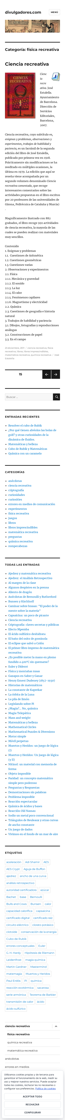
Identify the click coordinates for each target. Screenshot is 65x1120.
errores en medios (17, 1066)
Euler (41, 945)
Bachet (11, 897)
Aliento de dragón (20, 592)
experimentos (17, 508)
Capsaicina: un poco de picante (28, 615)
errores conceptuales (20, 945)
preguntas (15, 536)
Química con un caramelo (25, 453)
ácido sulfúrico (16, 1008)
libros (20, 351)
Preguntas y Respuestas (24, 787)
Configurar (32, 1112)
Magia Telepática (19, 713)
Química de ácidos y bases (25, 806)
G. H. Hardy (13, 952)
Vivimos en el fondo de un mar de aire (33, 834)
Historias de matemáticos (25, 685)
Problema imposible (21, 797)
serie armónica (16, 994)
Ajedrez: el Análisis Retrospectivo (30, 578)
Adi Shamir (32, 862)
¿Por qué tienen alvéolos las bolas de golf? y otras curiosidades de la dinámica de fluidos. (32, 435)
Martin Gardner (16, 966)
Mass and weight (19, 717)
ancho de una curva (33, 876)
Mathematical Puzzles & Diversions (31, 731)
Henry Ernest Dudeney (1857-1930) (31, 680)
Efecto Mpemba (18, 629)
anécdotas (15, 481)
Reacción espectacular (22, 801)
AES (46, 862)
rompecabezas (17, 546)
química (36, 980)
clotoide (11, 931)
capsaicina (43, 911)
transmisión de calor (19, 1001)
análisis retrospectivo (20, 883)
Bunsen (35, 904)
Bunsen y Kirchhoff (21, 601)
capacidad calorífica (19, 911)
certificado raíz (42, 918)
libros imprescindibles (36, 351)
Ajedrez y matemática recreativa (29, 573)
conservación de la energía (38, 931)
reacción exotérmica (20, 987)
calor (48, 904)
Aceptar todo (32, 1096)
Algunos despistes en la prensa (28, 587)
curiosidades (16, 495)
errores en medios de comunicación (31, 504)
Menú (54, 12)
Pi (25, 980)
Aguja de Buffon (34, 869)
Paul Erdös (13, 980)
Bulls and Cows (16, 904)
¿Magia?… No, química (23, 708)
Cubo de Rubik (16, 938)
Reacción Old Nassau (22, 810)
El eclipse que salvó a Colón (26, 643)
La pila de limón (18, 699)
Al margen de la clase (22, 582)
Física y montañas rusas (24, 671)
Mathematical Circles (22, 727)
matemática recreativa (17, 355)
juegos (12, 518)
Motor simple (17, 736)
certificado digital (18, 918)
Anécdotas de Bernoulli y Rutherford (32, 596)
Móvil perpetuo (18, 741)
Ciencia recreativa (27, 64)
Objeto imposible (19, 773)
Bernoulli (36, 897)
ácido (40, 1001)
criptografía (16, 490)
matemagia (14, 973)
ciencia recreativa (37, 348)
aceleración (13, 862)
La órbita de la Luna (21, 694)
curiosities (15, 499)
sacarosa (43, 987)
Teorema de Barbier (43, 994)
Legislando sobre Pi (21, 703)
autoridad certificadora (21, 890)
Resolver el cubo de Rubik (25, 425)
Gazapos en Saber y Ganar (25, 676)
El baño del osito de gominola (27, 638)
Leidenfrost (14, 959)
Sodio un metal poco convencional (31, 815)
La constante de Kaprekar (25, 689)
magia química (35, 959)
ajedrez (11, 876)
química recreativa (41, 355)
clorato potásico (42, 925)
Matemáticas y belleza (23, 444)
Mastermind (38, 966)
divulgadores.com (23, 12)
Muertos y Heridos (38, 973)
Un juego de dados (20, 829)
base (23, 897)
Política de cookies (45, 1088)
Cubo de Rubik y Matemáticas (27, 448)
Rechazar (32, 1104)
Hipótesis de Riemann (39, 952)
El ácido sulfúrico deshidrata (27, 634)
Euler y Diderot (18, 666)
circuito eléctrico (17, 925)
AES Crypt (13, 869)
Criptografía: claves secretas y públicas (33, 624)
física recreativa (18, 513)
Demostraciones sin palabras (27, 792)
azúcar (44, 890)
